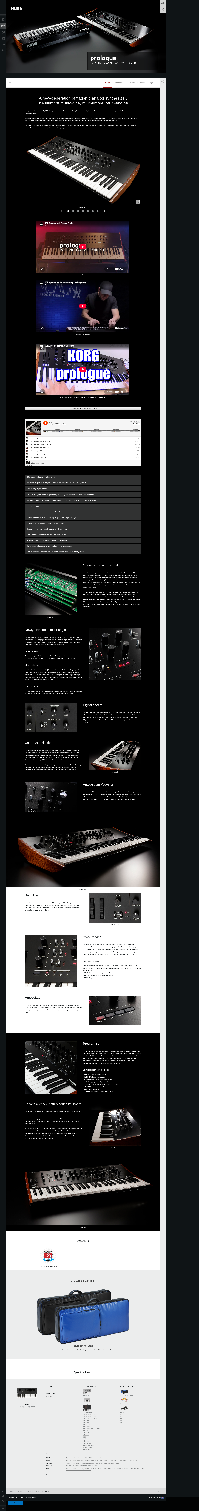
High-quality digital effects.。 (38, 489)
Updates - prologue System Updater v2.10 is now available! (84, 1458)
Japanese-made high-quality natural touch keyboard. (47, 529)
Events (3, 38)
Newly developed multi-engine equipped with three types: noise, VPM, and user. (58, 483)
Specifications (119, 83)
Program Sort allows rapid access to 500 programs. (47, 523)
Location (3, 1496)
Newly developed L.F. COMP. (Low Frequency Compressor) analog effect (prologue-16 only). (63, 500)
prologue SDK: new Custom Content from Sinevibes (81, 1465)
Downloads (49, 1396)
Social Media (3, 1501)
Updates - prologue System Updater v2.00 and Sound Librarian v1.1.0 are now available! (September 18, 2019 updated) (102, 1460)
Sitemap (160, 1492)
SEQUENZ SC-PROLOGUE (82, 1346)
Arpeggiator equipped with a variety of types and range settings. (51, 518)
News (3, 1492)
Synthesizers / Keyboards (33, 1491)
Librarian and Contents (137, 83)
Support (3, 45)
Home (3, 20)
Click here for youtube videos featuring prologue (83, 408)
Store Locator (3, 51)
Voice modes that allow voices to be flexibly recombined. (49, 512)
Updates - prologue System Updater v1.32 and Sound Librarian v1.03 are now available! (92, 1463)
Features (3, 32)
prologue (46, 1491)
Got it (16, 1503)
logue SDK (153, 83)
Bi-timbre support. (34, 506)
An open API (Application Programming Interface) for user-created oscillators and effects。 (62, 495)
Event (164, 120)
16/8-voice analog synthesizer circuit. (41, 477)
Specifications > (83, 1372)
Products (3, 26)
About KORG (3, 1508)
